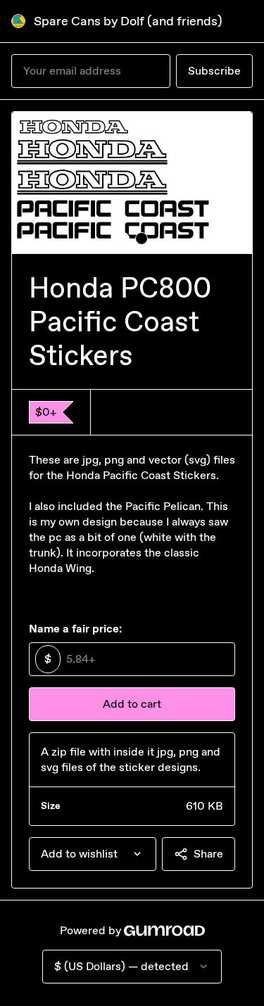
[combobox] (92, 854)
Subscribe (214, 70)
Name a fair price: (75, 628)
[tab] (123, 238)
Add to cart (132, 704)
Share (208, 853)
